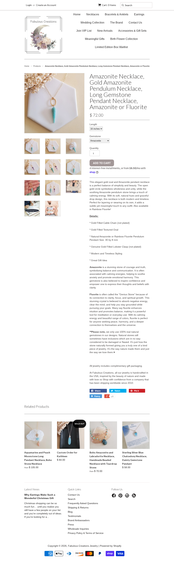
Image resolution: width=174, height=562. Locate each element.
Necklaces (92, 14)
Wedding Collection (92, 22)
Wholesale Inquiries (78, 528)
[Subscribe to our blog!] (134, 497)
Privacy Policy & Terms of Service (85, 533)
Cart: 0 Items (109, 5)
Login (29, 5)
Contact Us (135, 22)
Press (71, 524)
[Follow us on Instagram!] (127, 497)
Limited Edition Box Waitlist (111, 47)
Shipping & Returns (78, 507)
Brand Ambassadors (79, 520)
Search (71, 499)
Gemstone (95, 136)
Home (77, 14)
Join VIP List (83, 30)
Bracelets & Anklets (116, 14)
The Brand (116, 22)
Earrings (139, 14)
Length (93, 124)
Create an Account (46, 5)
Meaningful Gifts (95, 38)
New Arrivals (104, 30)
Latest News (31, 489)
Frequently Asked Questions (83, 503)
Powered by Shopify (110, 545)
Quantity (94, 148)
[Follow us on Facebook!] (114, 497)
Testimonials (74, 516)
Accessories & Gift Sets (132, 30)
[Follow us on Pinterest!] (121, 497)
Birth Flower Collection (124, 38)
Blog (70, 511)
